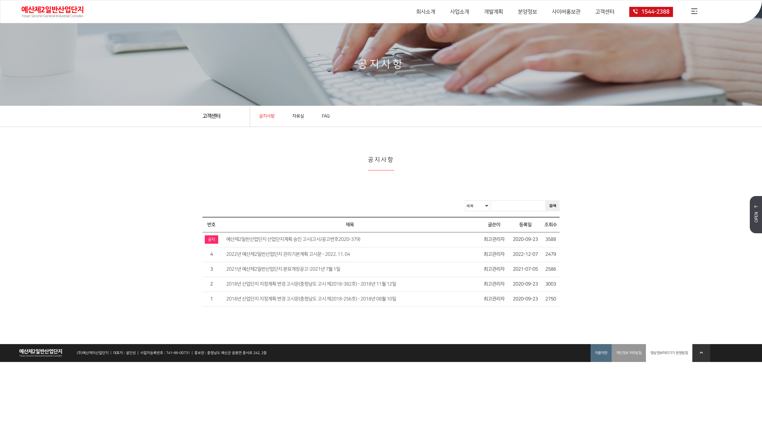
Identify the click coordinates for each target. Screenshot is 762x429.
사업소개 (459, 12)
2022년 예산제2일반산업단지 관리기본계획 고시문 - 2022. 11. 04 (288, 254)
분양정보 (527, 12)
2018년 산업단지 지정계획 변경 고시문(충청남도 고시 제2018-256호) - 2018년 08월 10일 (311, 298)
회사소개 (425, 12)
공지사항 (266, 116)
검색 (552, 205)
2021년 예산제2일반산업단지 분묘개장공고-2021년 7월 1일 (283, 269)
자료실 (298, 116)
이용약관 (601, 353)
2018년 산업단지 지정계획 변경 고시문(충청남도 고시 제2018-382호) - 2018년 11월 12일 (311, 284)
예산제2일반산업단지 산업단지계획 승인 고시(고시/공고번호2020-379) (293, 239)
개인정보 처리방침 (628, 353)
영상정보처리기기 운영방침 (669, 353)
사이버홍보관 (566, 12)
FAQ (325, 116)
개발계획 (493, 12)
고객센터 (604, 12)
